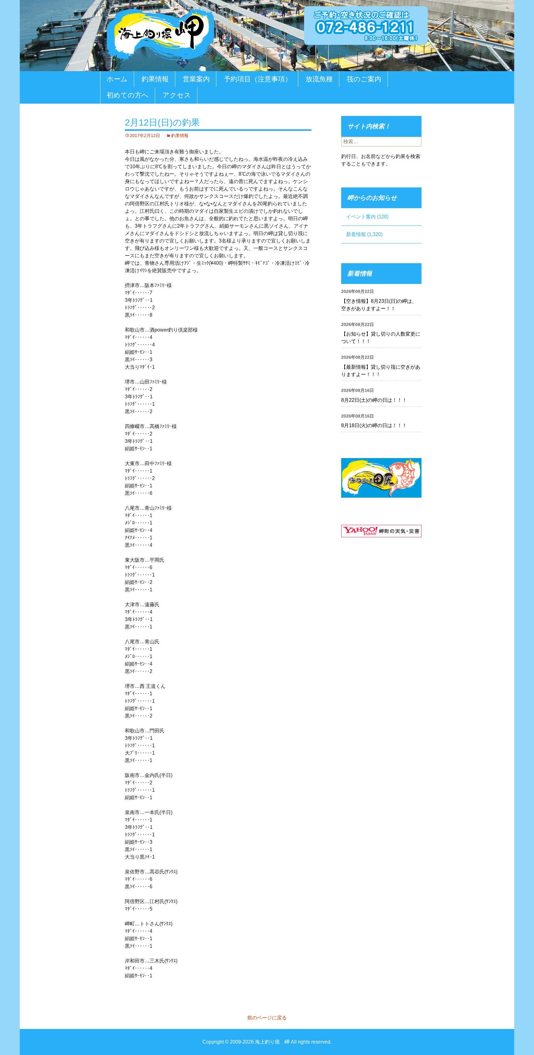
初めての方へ (128, 95)
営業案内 (196, 79)
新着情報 (356, 234)
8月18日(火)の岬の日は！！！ (374, 425)
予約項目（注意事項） (258, 79)
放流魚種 (319, 79)
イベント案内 (361, 216)
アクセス (177, 95)
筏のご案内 (364, 79)
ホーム (117, 79)
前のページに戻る (267, 1017)
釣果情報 (155, 79)
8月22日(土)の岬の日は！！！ (374, 400)
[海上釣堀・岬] (160, 33)
